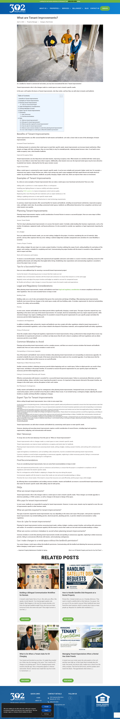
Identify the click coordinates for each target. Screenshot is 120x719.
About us (42, 8)
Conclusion (22, 112)
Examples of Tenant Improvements (29, 100)
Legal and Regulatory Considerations (29, 106)
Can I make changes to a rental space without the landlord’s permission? (40, 129)
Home (38, 698)
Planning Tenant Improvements (28, 102)
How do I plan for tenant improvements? (32, 126)
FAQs (20, 118)
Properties (54, 8)
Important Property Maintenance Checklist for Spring (32, 550)
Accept (46, 706)
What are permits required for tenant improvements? (35, 124)
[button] (43, 8)
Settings (46, 714)
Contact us (94, 8)
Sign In (105, 8)
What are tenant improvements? (30, 120)
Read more (25, 619)
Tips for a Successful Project (29, 104)
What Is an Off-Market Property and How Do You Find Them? (86, 550)
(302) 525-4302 (72, 1)
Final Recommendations (28, 116)
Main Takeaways (26, 114)
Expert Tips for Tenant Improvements (29, 110)
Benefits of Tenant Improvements (28, 98)
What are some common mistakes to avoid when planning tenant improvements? (42, 128)
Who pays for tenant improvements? (31, 122)
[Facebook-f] (70, 698)
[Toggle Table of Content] (60, 96)
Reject (46, 710)
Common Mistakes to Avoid (26, 108)
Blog (87, 8)
